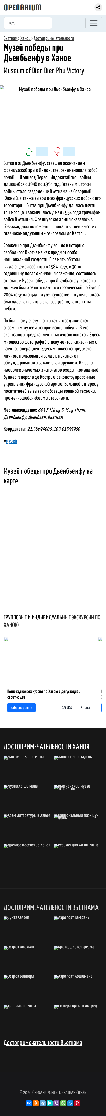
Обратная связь (72, 1092)
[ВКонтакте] (29, 1103)
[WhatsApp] (63, 1103)
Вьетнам (11, 38)
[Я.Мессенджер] (50, 1103)
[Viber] (56, 1103)
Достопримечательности (54, 38)
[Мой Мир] (70, 1103)
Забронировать (21, 707)
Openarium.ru (43, 1092)
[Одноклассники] (36, 1103)
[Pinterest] (77, 1103)
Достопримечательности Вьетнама (43, 1043)
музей (11, 441)
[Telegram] (43, 1103)
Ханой (25, 38)
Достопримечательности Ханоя (46, 747)
